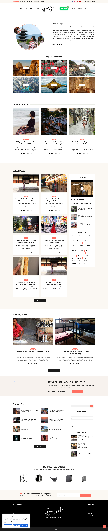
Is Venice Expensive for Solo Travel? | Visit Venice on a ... (29, 411)
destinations (80, 238)
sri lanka (79, 258)
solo (73, 258)
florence (79, 240)
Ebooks (80, 8)
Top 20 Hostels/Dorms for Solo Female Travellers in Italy (75, 353)
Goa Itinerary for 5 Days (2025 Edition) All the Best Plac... (56, 420)
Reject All (16, 525)
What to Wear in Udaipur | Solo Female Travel (33, 352)
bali (80, 235)
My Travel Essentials (54, 466)
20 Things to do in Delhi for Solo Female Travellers (56, 437)
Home (21, 8)
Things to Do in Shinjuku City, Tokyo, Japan (54, 241)
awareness (74, 235)
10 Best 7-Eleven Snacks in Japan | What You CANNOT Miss (26, 283)
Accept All (24, 525)
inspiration (81, 245)
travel (73, 260)
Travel (26, 139)
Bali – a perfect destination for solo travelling (85, 209)
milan (87, 250)
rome (79, 255)
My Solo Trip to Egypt (77, 199)
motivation (74, 253)
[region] (16, 521)
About (73, 8)
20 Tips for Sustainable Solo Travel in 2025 (26, 143)
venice (85, 260)
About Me (92, 507)
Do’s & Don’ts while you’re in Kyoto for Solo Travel (82, 143)
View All (40, 300)
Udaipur (79, 260)
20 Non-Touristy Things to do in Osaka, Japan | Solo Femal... (56, 428)
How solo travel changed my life (85, 217)
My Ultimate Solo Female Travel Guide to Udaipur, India (28, 437)
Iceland (73, 427)
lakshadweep (75, 250)
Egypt (73, 240)
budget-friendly (88, 235)
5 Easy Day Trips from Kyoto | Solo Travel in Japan (54, 283)
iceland (73, 243)
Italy (72, 421)
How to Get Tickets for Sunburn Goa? (85, 225)
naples (73, 255)
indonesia (74, 245)
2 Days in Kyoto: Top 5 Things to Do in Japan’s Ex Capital (54, 143)
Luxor (82, 250)
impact (79, 243)
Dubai (87, 238)
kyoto (89, 248)
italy (73, 248)
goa (85, 240)
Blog (38, 8)
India (72, 415)
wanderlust (82, 263)
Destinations (29, 8)
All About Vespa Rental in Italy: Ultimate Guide (28, 428)
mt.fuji (88, 253)
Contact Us (91, 509)
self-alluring (85, 255)
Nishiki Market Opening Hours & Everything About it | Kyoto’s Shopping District (26, 200)
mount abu (81, 253)
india (85, 243)
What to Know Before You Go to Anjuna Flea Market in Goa (56, 411)
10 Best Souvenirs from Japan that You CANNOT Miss (26, 241)
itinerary (78, 248)
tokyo (85, 258)
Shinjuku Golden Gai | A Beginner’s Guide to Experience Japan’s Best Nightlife (54, 200)
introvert (89, 245)
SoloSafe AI (64, 8)
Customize (8, 525)
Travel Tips (91, 513)
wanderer (74, 263)
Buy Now (78, 391)
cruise (73, 238)
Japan (54, 139)
